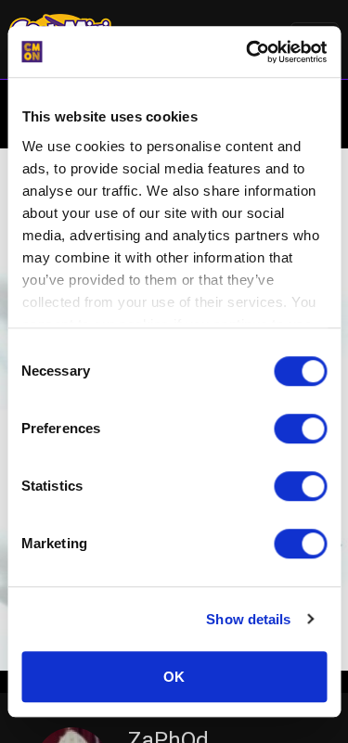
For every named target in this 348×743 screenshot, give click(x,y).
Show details (248, 619)
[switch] (300, 428)
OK (174, 677)
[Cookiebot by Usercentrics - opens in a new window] (248, 52)
